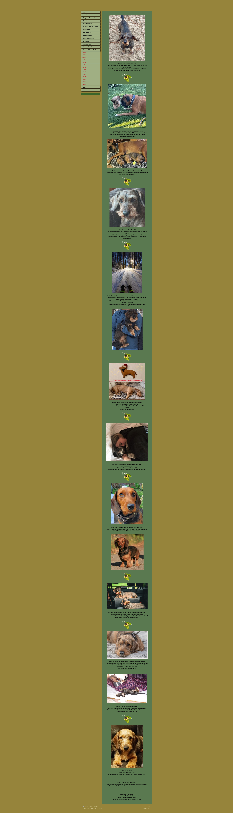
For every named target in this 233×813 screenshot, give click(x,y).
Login (148, 806)
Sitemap (95, 806)
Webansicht (146, 808)
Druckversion (88, 806)
